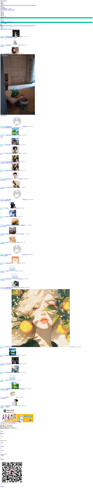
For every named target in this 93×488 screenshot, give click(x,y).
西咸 (4, 7)
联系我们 (13, 9)
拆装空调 (2, 364)
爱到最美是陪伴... (22, 388)
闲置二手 (18, 25)
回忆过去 (21, 36)
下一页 (5, 406)
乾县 (12, 5)
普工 (1, 154)
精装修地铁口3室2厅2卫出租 (6, 29)
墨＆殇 (20, 363)
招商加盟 (2, 9)
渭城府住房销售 (3, 115)
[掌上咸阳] (0, 11)
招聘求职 (4, 25)
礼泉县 (10, 5)
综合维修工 (2, 243)
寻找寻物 (33, 25)
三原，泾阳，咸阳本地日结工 (6, 288)
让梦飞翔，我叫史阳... (20, 233)
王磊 (17, 397)
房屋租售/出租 (3, 36)
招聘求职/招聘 (3, 45)
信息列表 (5, 23)
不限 (1, 25)
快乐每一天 (18, 355)
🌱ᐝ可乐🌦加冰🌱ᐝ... (22, 225)
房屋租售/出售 (3, 126)
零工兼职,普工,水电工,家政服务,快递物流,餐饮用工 (10, 162)
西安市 (1, 7)
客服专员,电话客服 (4, 255)
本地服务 (26, 25)
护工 (1, 137)
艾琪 (19, 372)
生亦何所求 (21, 178)
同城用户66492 (25, 126)
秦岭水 (20, 45)
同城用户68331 (25, 199)
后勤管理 (2, 46)
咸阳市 (1, 3)
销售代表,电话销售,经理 (4, 200)
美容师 (1, 381)
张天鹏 (17, 208)
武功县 (26, 5)
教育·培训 (22, 25)
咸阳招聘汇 (4, 22)
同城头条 (8, 22)
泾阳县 (31, 5)
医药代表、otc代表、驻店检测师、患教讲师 (8, 37)
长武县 (23, 5)
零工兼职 (2, 272)
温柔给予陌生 (20, 278)
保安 (1, 145)
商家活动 (30, 25)
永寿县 (15, 5)
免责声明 (9, 9)
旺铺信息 (11, 25)
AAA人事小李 (21, 287)
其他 (1, 171)
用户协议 (6, 9)
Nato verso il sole (73, 346)
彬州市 (7, 5)
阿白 (20, 263)
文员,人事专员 (3, 398)
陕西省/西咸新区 (9, 36)
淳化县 (17, 5)
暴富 (19, 144)
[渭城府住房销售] (18, 114)
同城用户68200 (25, 254)
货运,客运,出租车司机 (4, 389)
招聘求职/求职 (3, 53)
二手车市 (15, 25)
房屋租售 (7, 25)
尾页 (8, 406)
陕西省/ (7, 208)
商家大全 (12, 22)
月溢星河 (18, 242)
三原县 (29, 5)
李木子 (20, 153)
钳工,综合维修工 (3, 226)
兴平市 (4, 5)
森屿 (19, 405)
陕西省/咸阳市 (8, 45)
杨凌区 (34, 5)
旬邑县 (20, 5)
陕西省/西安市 (8, 405)
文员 (1, 209)
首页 (1, 22)
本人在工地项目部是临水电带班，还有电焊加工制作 (10, 127)
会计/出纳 (2, 188)
